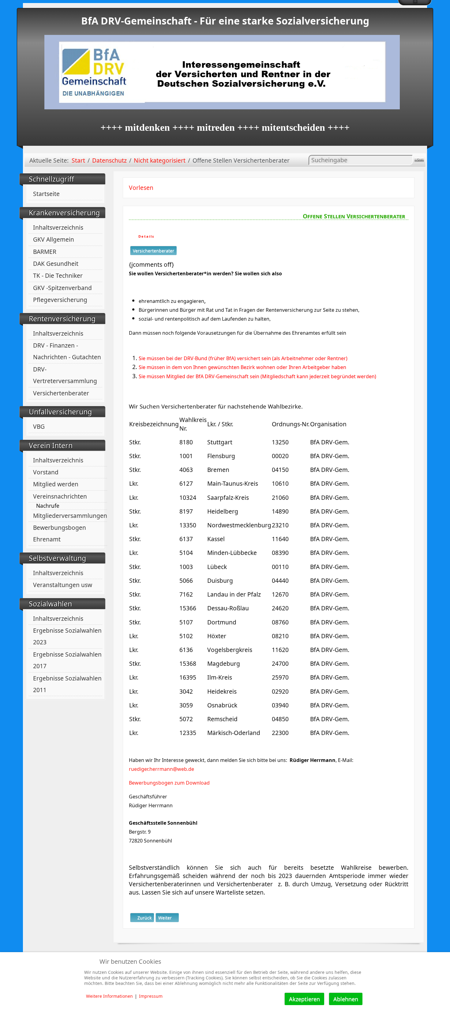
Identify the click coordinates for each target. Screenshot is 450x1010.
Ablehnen (345, 999)
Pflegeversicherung (60, 300)
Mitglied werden (55, 484)
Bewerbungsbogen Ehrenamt (59, 533)
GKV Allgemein (53, 239)
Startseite (46, 194)
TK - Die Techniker (58, 275)
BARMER (44, 251)
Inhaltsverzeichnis (58, 227)
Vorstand (45, 472)
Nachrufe (47, 506)
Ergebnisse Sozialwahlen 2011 (67, 684)
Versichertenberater (61, 393)
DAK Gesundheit (55, 263)
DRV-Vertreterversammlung (65, 375)
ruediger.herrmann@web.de (161, 769)
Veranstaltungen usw (62, 585)
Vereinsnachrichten (60, 496)
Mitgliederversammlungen (70, 515)
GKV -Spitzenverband (62, 288)
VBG (39, 426)
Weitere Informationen (109, 996)
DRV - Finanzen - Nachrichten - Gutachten (67, 351)
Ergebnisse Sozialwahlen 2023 (67, 636)
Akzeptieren (304, 999)
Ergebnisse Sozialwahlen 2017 (67, 660)
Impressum (151, 996)
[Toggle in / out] (415, 3)
